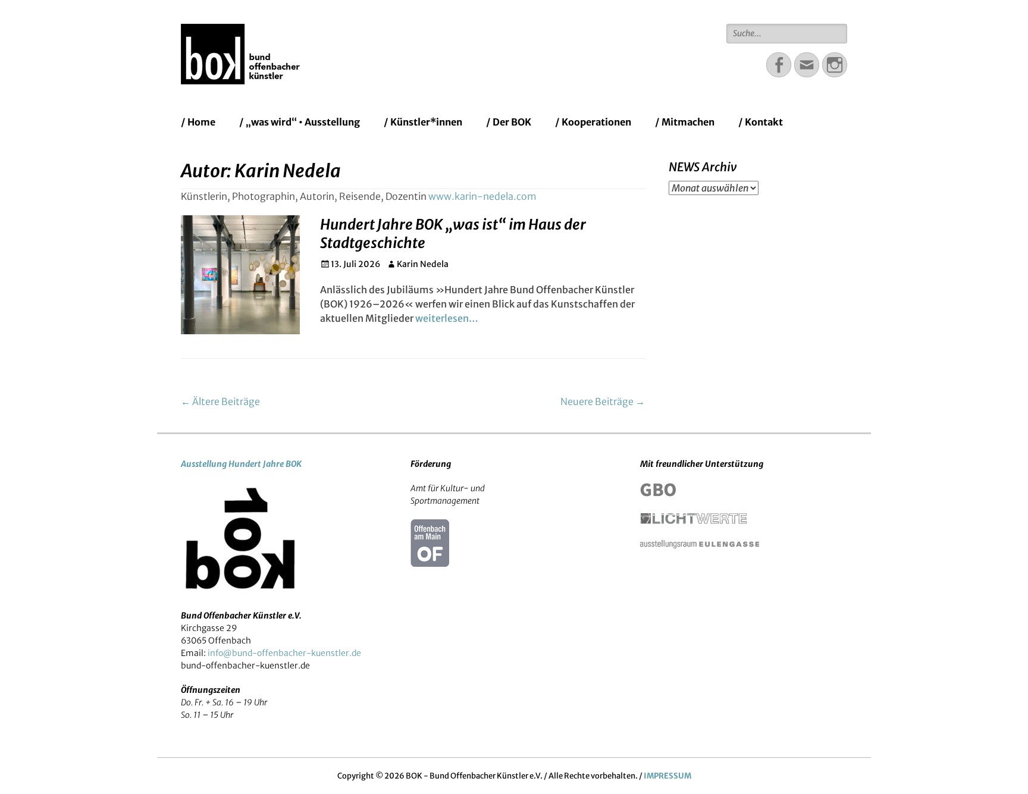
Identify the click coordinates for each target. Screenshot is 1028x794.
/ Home (198, 122)
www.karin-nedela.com (482, 196)
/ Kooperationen (593, 122)
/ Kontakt (760, 122)
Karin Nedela (423, 264)
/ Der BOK (508, 122)
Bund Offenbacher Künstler (439, 38)
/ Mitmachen (684, 122)
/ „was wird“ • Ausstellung (299, 122)
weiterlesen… (446, 318)
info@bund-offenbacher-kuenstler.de (284, 653)
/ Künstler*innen (423, 122)
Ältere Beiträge (220, 401)
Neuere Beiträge (602, 401)
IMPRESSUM (667, 776)
